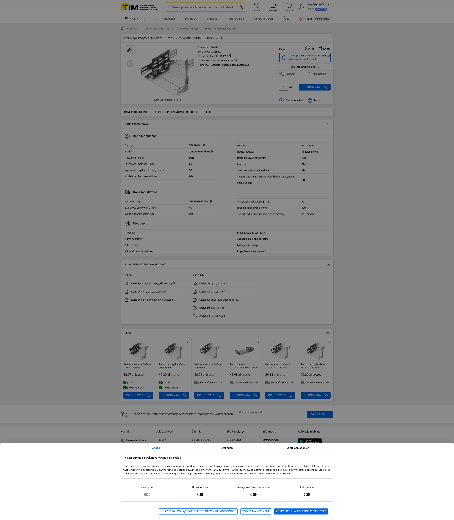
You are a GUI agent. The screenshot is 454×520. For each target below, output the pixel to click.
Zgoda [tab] (156, 447)
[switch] (200, 494)
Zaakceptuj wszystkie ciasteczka (301, 511)
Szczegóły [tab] (227, 447)
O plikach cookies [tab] (298, 447)
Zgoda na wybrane (256, 511)
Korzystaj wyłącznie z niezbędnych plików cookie (198, 511)
